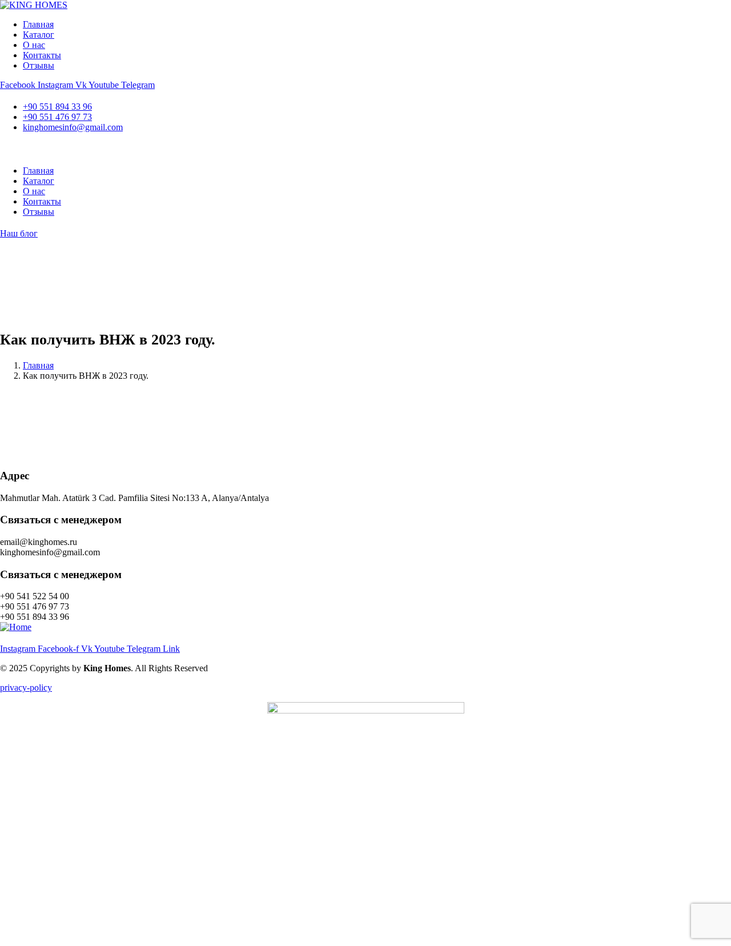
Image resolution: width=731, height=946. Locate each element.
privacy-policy (26, 687)
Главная (38, 365)
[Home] (15, 627)
